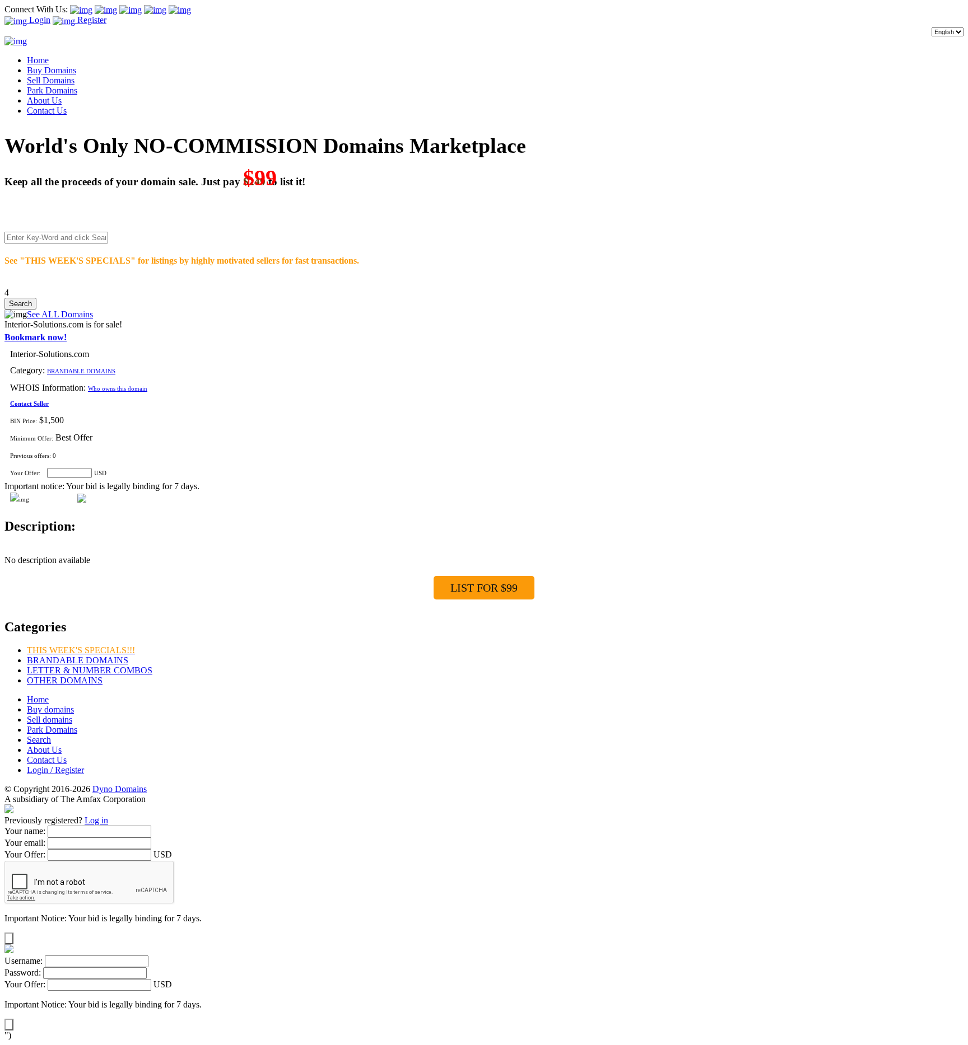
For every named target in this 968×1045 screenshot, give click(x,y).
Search (39, 739)
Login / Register (55, 770)
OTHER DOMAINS (65, 680)
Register (90, 20)
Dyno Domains (119, 789)
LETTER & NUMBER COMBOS (89, 670)
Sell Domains (51, 80)
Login (38, 20)
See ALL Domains (60, 314)
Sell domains (49, 719)
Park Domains (52, 90)
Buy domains (50, 709)
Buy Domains (51, 70)
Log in (96, 820)
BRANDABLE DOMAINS (81, 371)
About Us (44, 100)
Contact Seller (29, 403)
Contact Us (47, 110)
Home (38, 60)
